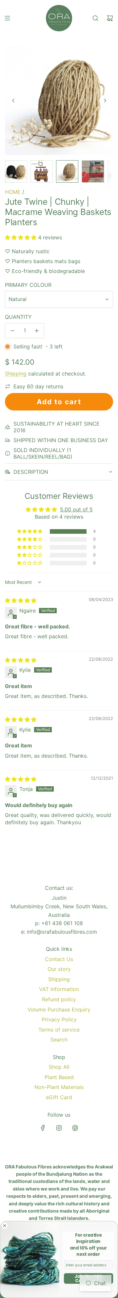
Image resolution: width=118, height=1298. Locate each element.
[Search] (95, 18)
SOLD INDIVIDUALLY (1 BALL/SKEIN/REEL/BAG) (42, 453)
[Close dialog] (4, 1226)
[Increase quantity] (37, 330)
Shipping (16, 373)
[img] (20, 600)
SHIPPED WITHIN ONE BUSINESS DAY (60, 440)
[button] (13, 100)
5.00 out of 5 (76, 509)
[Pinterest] (75, 1128)
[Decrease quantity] (12, 330)
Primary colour (28, 285)
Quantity (18, 317)
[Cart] (110, 18)
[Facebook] (43, 1128)
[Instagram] (59, 1128)
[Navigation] (7, 18)
